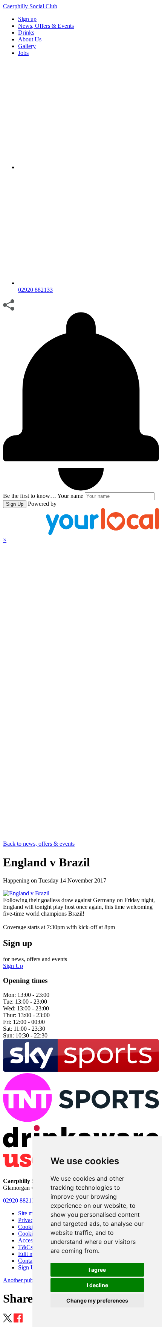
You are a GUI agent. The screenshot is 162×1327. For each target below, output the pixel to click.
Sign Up (14, 504)
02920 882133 (20, 1200)
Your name (70, 496)
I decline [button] (97, 1285)
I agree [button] (97, 1269)
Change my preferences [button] (97, 1300)
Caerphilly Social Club (30, 6)
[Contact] (88, 167)
